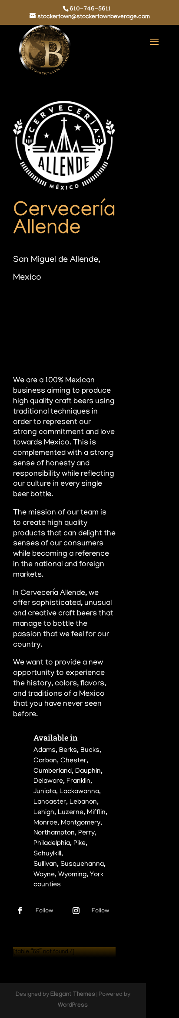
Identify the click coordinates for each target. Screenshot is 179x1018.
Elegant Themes (72, 994)
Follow (44, 911)
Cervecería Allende (64, 220)
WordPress (73, 1005)
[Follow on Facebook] (20, 911)
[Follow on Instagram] (76, 911)
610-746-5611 (90, 9)
